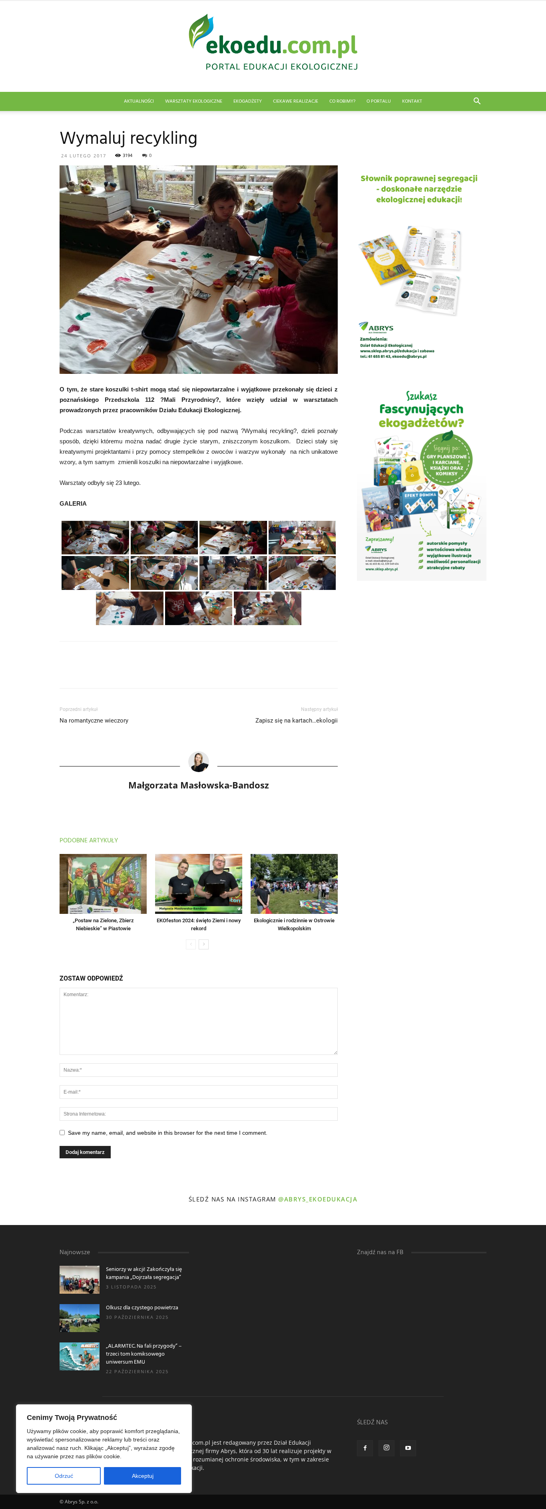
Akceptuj (142, 1476)
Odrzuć (64, 1476)
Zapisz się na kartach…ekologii (296, 720)
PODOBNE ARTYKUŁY (89, 841)
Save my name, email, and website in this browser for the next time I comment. (167, 1133)
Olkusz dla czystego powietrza (142, 1307)
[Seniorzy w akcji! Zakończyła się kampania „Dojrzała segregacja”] (80, 1280)
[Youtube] (408, 1448)
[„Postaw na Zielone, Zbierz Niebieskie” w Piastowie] (103, 884)
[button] (476, 102)
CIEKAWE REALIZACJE (295, 101)
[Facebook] (365, 1448)
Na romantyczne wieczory (94, 720)
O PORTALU (379, 101)
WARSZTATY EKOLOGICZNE (193, 101)
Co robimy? (342, 101)
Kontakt (412, 101)
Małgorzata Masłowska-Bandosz (198, 785)
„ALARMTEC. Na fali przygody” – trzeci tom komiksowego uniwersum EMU (144, 1354)
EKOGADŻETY (247, 101)
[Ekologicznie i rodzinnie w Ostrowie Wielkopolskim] (294, 884)
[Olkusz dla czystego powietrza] (80, 1318)
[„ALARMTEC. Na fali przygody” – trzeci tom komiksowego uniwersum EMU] (80, 1356)
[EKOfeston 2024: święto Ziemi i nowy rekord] (198, 884)
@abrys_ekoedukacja (317, 1199)
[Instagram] (387, 1448)
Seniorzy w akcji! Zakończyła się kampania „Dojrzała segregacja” (144, 1273)
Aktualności (139, 101)
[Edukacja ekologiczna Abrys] (273, 46)
